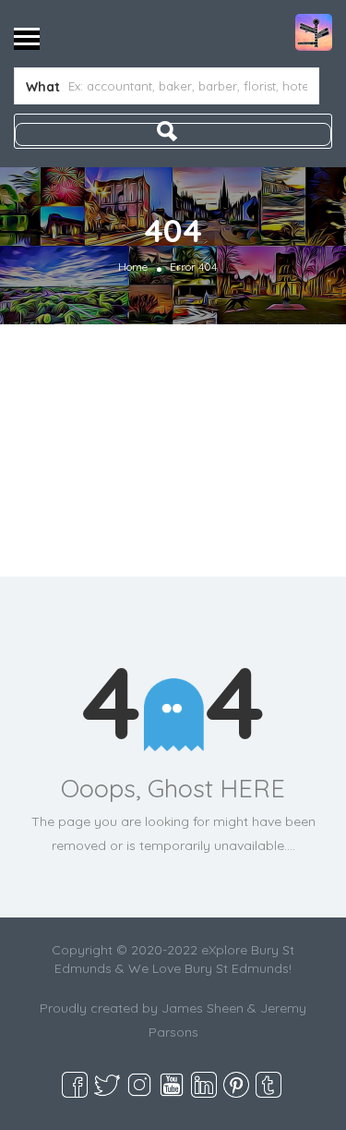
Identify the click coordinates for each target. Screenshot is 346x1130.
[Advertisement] (173, 450)
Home (133, 266)
